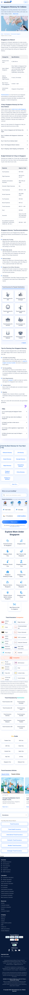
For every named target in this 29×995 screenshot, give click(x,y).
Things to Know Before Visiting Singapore (7, 597)
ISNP (2, 924)
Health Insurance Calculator (7, 891)
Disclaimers (5, 815)
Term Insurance (6, 865)
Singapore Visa (21, 543)
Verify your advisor (5, 928)
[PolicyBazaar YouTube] (19, 950)
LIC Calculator (4, 887)
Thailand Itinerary (7, 472)
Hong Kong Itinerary (21, 465)
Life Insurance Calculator (6, 889)
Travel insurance (5, 94)
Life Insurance (6, 863)
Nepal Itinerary (7, 465)
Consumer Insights (5, 911)
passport (10, 380)
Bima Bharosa (7, 956)
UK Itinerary (20, 452)
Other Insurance (6, 871)
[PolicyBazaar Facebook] (9, 950)
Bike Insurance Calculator (7, 897)
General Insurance (7, 861)
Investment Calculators (8, 877)
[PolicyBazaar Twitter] (12, 950)
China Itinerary (21, 472)
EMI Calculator (4, 885)
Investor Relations (5, 930)
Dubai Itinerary (7, 459)
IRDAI (2, 956)
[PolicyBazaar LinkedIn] (15, 950)
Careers (3, 920)
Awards (2, 909)
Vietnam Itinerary (7, 452)
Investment (5, 867)
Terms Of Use (16, 526)
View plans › (14, 522)
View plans (12, 525)
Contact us (3, 926)
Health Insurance (7, 869)
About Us (3, 916)
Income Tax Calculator (6, 881)
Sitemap (3, 918)
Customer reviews (5, 905)
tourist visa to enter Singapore (19, 109)
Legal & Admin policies (6, 922)
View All (14, 484)
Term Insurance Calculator (7, 883)
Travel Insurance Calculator (7, 893)
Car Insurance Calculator (6, 895)
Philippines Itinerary (7, 478)
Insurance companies (6, 907)
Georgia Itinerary (20, 459)
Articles (2, 903)
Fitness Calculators (7, 879)
